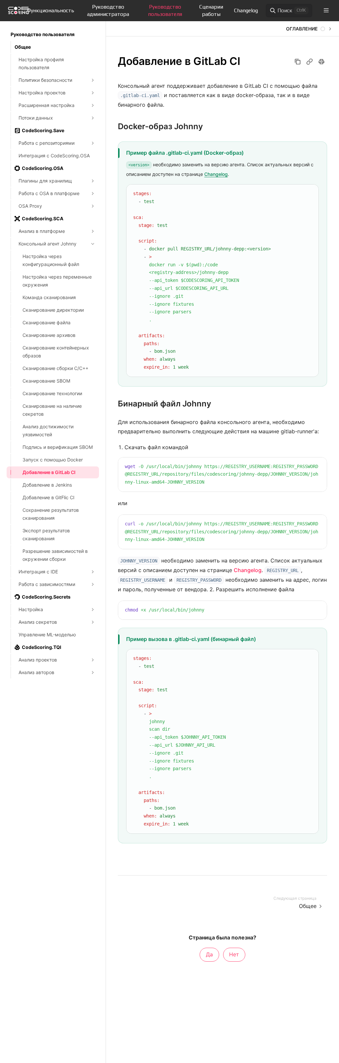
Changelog (246, 10)
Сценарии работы (211, 10)
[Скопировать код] (309, 193)
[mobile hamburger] (326, 10)
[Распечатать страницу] (321, 61)
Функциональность (50, 10)
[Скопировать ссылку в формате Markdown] (309, 61)
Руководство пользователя (165, 10)
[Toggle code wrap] (299, 193)
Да (209, 954)
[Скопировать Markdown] (297, 61)
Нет (234, 954)
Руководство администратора (108, 10)
